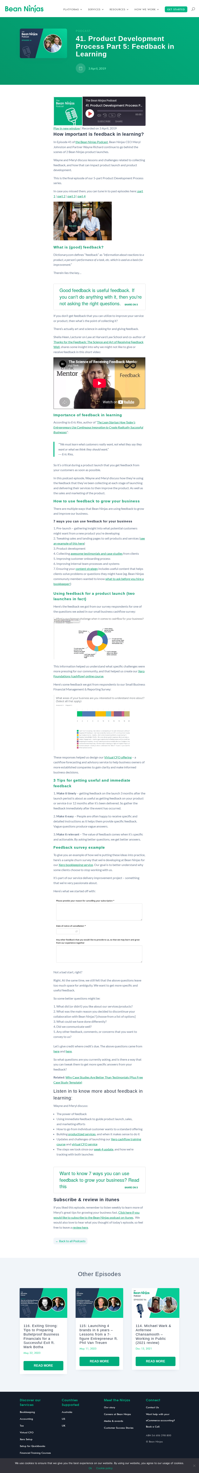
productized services (82, 1134)
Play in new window (66, 128)
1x (112, 115)
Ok (90, 1468)
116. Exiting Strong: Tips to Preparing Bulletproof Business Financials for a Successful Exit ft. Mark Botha (41, 1336)
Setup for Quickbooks (32, 1446)
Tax (22, 1425)
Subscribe (104, 121)
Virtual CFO (26, 1432)
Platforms (71, 9)
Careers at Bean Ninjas (117, 1414)
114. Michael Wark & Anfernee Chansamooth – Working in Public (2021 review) (153, 1334)
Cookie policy (104, 1468)
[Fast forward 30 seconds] (119, 115)
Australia (67, 1412)
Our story (109, 1407)
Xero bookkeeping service (76, 865)
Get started (176, 9)
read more (43, 1365)
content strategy (87, 568)
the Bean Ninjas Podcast (91, 142)
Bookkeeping (27, 1412)
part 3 (71, 196)
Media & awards (113, 1420)
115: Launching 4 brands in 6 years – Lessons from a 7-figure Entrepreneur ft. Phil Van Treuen (98, 1334)
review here (80, 1227)
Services (94, 9)
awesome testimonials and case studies (97, 553)
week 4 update (103, 1149)
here (56, 1051)
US (63, 1418)
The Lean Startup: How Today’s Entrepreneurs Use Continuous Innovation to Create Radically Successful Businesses (98, 427)
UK (63, 1425)
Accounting (26, 1418)
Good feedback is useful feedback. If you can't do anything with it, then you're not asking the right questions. (100, 296)
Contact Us (152, 1407)
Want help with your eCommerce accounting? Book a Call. (160, 1420)
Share (119, 121)
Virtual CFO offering (118, 757)
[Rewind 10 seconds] (105, 115)
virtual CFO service (84, 1144)
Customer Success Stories (119, 1427)
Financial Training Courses (35, 1452)
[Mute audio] (99, 115)
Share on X (131, 304)
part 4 (82, 196)
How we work (145, 9)
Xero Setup (26, 1439)
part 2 (61, 196)
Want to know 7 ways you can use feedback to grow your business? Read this (99, 1180)
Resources (117, 9)
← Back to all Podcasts (70, 1241)
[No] (194, 1466)
